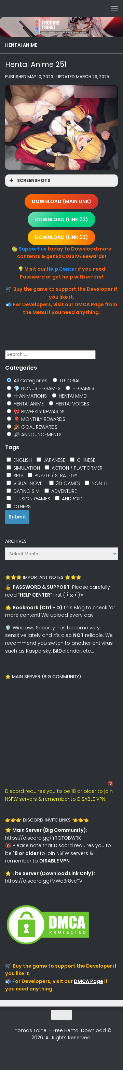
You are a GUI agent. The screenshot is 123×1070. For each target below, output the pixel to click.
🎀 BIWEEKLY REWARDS (38, 411)
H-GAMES (82, 388)
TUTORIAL (69, 380)
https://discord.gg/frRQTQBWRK (43, 837)
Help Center (62, 269)
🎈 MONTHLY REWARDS (38, 419)
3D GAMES (67, 483)
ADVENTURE (63, 491)
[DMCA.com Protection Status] (48, 944)
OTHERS (21, 506)
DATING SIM (26, 491)
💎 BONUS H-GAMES (36, 388)
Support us (32, 248)
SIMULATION (26, 468)
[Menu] (114, 8)
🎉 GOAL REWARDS (34, 427)
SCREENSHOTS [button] (33, 180)
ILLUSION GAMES (31, 498)
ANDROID (71, 498)
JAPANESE (53, 460)
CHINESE (85, 460)
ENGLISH (22, 460)
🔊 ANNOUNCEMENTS (37, 434)
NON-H (98, 483)
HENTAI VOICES (71, 403)
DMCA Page (88, 981)
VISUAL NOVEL (28, 483)
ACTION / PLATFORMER (76, 468)
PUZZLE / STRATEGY (55, 475)
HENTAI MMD (72, 396)
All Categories (29, 380)
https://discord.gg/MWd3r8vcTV (43, 881)
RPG (17, 475)
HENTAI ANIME (21, 45)
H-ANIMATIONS (29, 396)
